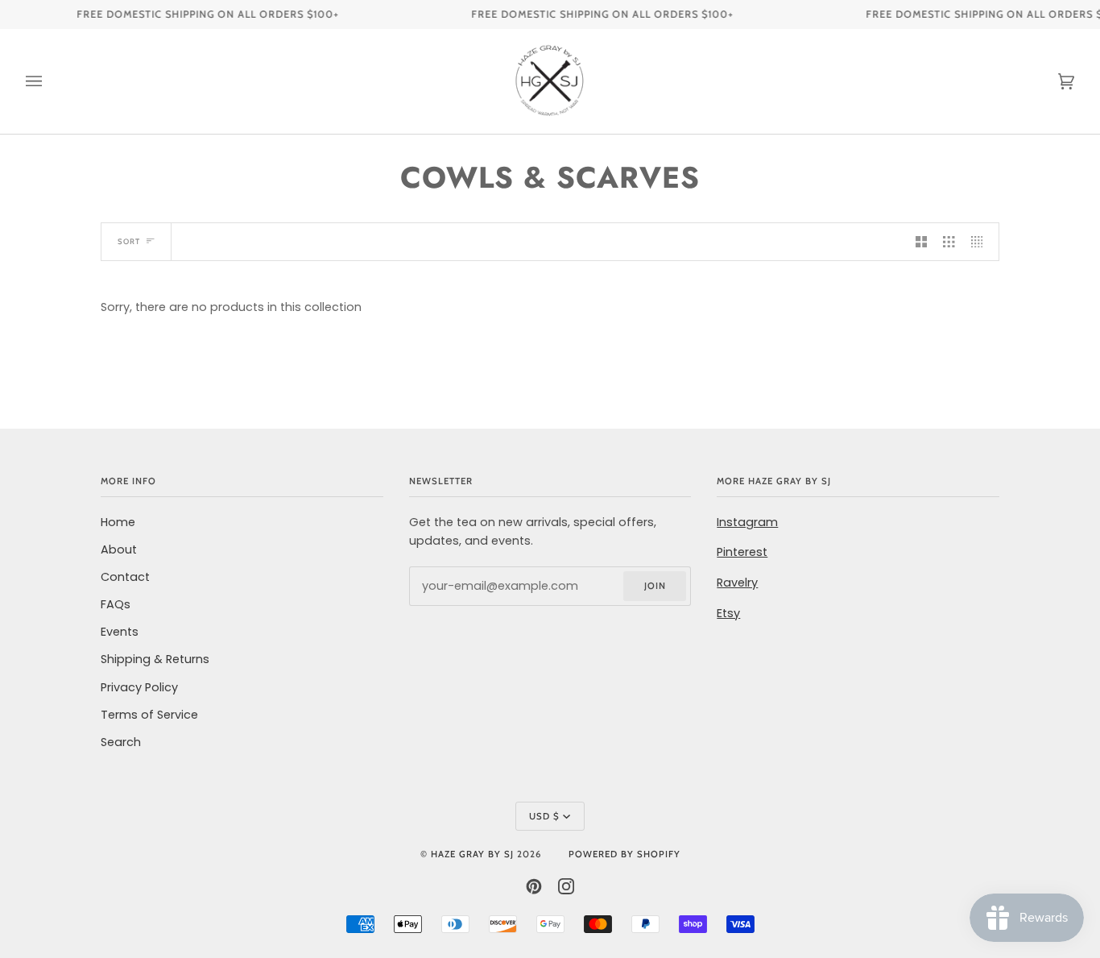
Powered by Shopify (624, 854)
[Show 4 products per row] (981, 241)
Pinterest (742, 552)
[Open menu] (50, 81)
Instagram (747, 522)
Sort (129, 241)
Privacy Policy (139, 687)
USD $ (544, 816)
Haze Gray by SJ (472, 854)
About (119, 549)
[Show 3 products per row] (948, 241)
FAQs (115, 604)
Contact (125, 577)
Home (118, 522)
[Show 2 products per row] (921, 241)
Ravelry (737, 582)
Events (120, 632)
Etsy (728, 613)
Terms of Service (149, 715)
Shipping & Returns (155, 659)
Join (655, 585)
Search (121, 742)
